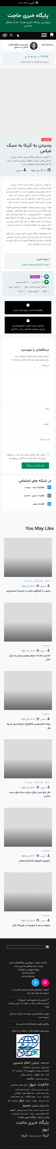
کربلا (20, 291)
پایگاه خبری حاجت (28, 15)
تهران (37, 1074)
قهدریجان (32, 291)
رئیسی (39, 1097)
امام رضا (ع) (36, 1067)
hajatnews (45, 1063)
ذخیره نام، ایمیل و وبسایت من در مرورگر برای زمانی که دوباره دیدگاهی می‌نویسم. (26, 456)
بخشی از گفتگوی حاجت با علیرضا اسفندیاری (28, 591)
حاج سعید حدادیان (19, 1084)
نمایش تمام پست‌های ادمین (35, 264)
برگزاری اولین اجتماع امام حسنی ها (32, 1024)
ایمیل (46, 424)
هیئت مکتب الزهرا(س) (20, 1114)
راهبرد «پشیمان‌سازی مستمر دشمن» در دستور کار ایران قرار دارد (30, 991)
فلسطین (15, 1101)
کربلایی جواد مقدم (35, 1136)
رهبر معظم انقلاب (16, 1096)
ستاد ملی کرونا (43, 1101)
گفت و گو (39, 580)
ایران (47, 1074)
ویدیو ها (46, 139)
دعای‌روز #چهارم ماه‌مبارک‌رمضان (34, 860)
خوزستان (46, 1096)
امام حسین (21, 282)
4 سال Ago (28, 856)
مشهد (13, 1110)
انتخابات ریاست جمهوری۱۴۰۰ (36, 1070)
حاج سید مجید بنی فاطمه (40, 1090)
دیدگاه (45, 365)
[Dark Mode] (18, 36)
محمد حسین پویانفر (25, 1110)
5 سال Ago (38, 170)
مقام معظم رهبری (42, 1113)
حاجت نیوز (14, 287)
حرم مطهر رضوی (29, 1093)
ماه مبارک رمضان (40, 1105)
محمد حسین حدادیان (41, 1110)
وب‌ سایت (44, 439)
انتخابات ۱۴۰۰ (17, 1071)
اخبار (47, 580)
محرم (26, 1105)
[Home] (52, 35)
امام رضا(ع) (45, 1067)
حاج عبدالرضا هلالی (22, 1089)
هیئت (32, 1113)
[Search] (11, 36)
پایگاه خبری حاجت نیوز (35, 287)
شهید (28, 1100)
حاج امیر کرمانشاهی (42, 1079)
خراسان (18, 1093)
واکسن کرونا (43, 1117)
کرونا (24, 1135)
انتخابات (26, 1067)
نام (47, 408)
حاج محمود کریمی (42, 1093)
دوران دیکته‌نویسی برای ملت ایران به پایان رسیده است (29, 1015)
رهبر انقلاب (30, 1096)
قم (9, 1100)
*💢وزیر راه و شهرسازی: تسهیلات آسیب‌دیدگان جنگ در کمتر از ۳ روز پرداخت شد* (28, 1003)
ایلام (42, 1075)
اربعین (35, 282)
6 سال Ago (28, 787)
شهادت (34, 1101)
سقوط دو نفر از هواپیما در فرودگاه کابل (31, 925)
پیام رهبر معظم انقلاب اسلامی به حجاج (23, 46)
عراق (45, 291)
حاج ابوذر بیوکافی (27, 1075)
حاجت (30, 1079)
